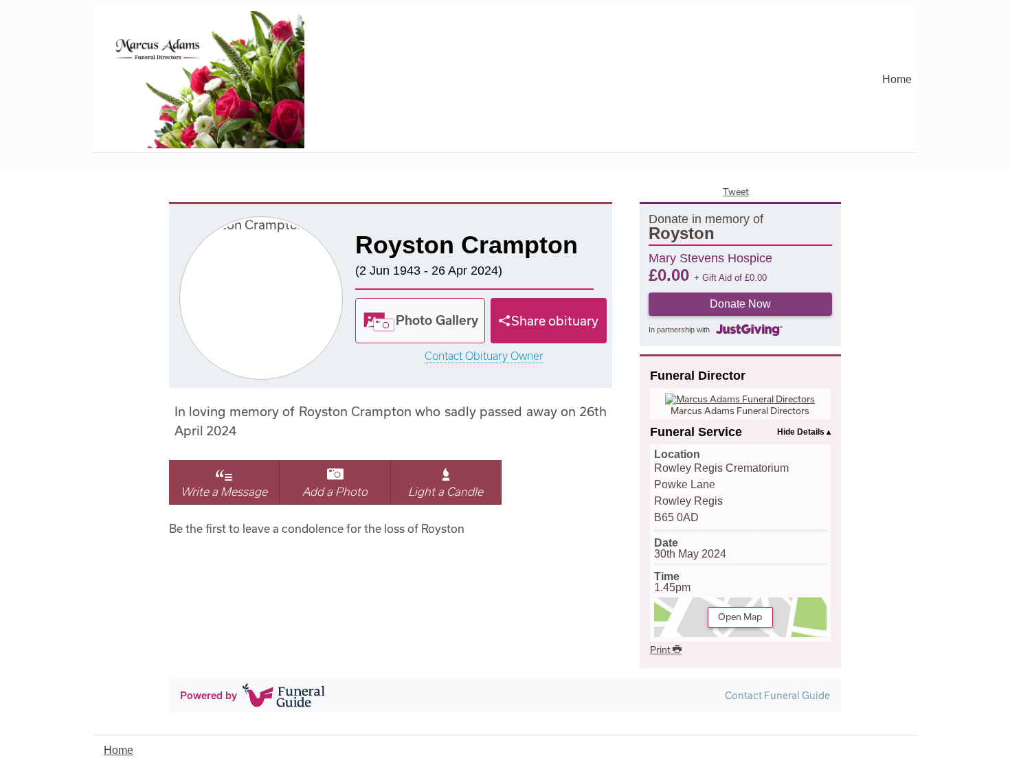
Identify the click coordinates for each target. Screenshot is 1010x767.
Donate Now (740, 304)
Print (661, 649)
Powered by (208, 695)
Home (897, 79)
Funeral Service (696, 432)
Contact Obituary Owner (484, 356)
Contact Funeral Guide (777, 695)
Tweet (736, 191)
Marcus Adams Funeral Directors (740, 410)
